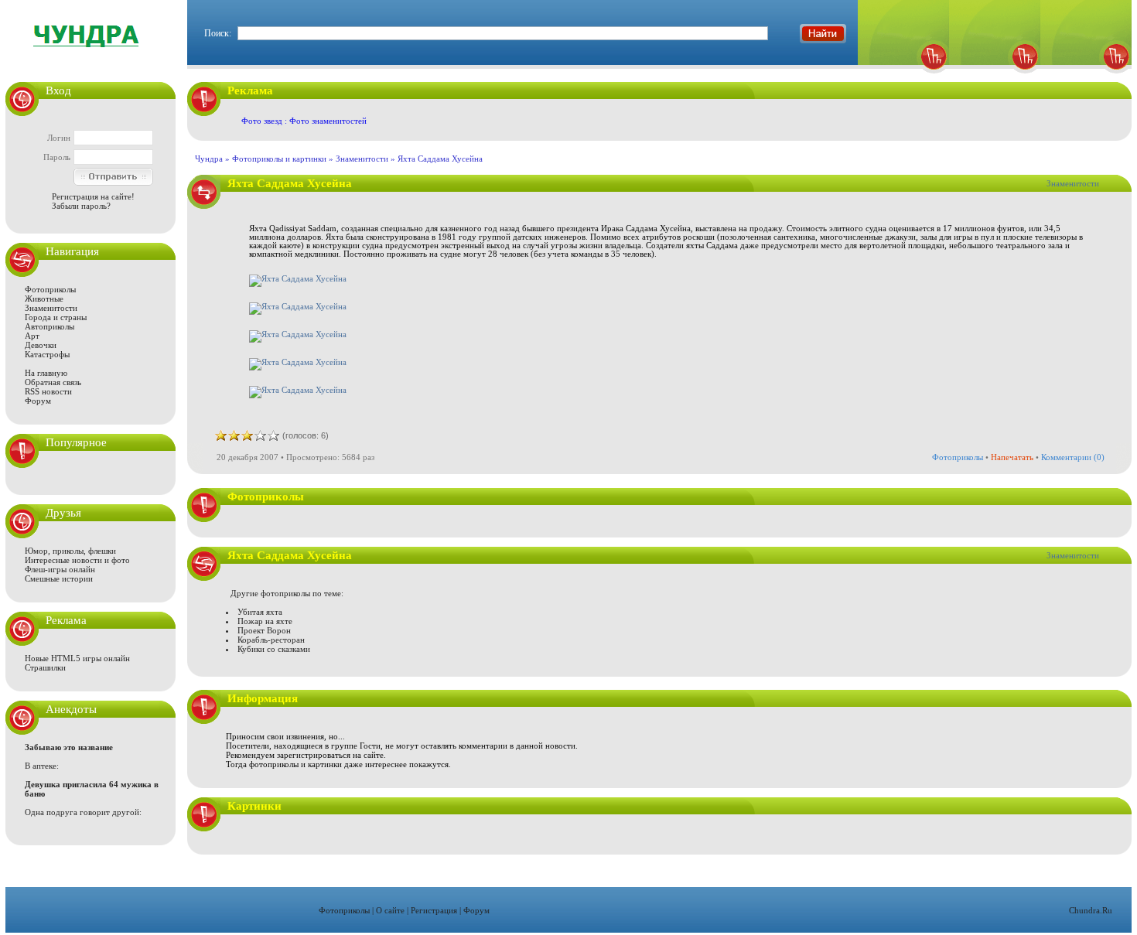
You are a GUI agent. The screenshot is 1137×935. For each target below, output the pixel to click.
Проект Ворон (264, 630)
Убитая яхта (259, 611)
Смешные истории (59, 578)
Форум (38, 400)
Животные (44, 298)
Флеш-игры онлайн (60, 569)
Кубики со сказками (273, 648)
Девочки (40, 345)
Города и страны (56, 317)
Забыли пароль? (81, 205)
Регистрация (434, 910)
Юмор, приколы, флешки (70, 550)
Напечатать (1012, 457)
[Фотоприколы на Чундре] (90, 57)
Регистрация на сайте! (93, 196)
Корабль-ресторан (271, 639)
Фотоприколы (50, 289)
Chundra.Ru (1090, 910)
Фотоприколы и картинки (279, 158)
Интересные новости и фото (77, 560)
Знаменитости (51, 307)
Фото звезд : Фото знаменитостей (304, 120)
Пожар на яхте (264, 621)
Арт (32, 335)
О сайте (390, 910)
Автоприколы (49, 326)
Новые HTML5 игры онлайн (77, 658)
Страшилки (45, 667)
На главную (46, 372)
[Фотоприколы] (903, 77)
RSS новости (48, 391)
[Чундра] (1086, 77)
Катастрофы (47, 354)
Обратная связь (53, 382)
